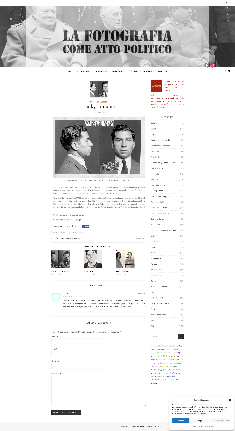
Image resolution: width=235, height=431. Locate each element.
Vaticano (171, 356)
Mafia (55, 232)
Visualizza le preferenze (220, 421)
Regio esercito (157, 363)
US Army (74, 232)
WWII (153, 326)
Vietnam (153, 376)
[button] (230, 400)
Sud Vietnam (160, 376)
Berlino (168, 360)
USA (82, 232)
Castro (179, 363)
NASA (164, 380)
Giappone (154, 383)
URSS (179, 345)
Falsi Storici (155, 157)
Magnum (154, 349)
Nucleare (154, 241)
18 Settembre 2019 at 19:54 (72, 296)
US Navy (174, 366)
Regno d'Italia (165, 369)
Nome (54, 336)
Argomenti (83, 71)
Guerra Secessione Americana (163, 230)
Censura (154, 128)
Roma (154, 369)
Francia (168, 366)
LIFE (165, 362)
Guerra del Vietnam (159, 207)
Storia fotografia (157, 298)
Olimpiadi (164, 373)
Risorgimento (156, 275)
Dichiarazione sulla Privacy (206, 426)
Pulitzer (154, 264)
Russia (158, 356)
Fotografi (102, 71)
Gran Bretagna (170, 346)
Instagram (149, 426)
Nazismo (174, 379)
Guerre (154, 236)
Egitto (169, 376)
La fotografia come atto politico (67, 238)
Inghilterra (155, 373)
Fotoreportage (157, 190)
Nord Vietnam (161, 349)
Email (54, 349)
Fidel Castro (166, 353)
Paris (174, 370)
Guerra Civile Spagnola (160, 196)
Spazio (153, 292)
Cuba (152, 366)
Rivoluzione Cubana (159, 286)
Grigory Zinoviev (60, 271)
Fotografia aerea (158, 185)
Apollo (176, 356)
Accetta (181, 421)
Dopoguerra (154, 353)
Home (70, 71)
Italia (164, 356)
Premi (153, 252)
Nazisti (178, 373)
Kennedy (159, 353)
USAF (173, 376)
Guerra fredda (157, 224)
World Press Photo (159, 314)
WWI (153, 320)
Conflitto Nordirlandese (160, 145)
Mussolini (161, 359)
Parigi (168, 380)
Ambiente (155, 123)
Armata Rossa (172, 363)
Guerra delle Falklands (160, 213)
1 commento (141, 238)
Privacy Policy (126, 426)
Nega (199, 421)
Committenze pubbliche (160, 140)
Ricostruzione (156, 269)
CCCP (160, 383)
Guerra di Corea (157, 219)
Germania (156, 379)
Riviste (153, 281)
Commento (56, 373)
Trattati (154, 309)
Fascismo (170, 349)
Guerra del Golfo (157, 202)
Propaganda (156, 258)
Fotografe (118, 71)
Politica (154, 247)
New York (64, 232)
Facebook (141, 426)
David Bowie (122, 271)
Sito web (55, 361)
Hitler (163, 366)
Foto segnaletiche (99, 102)
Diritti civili (155, 151)
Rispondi (142, 293)
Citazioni (163, 71)
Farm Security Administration (163, 162)
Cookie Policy (191, 426)
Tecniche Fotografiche (141, 71)
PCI (166, 376)
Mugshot (88, 271)
